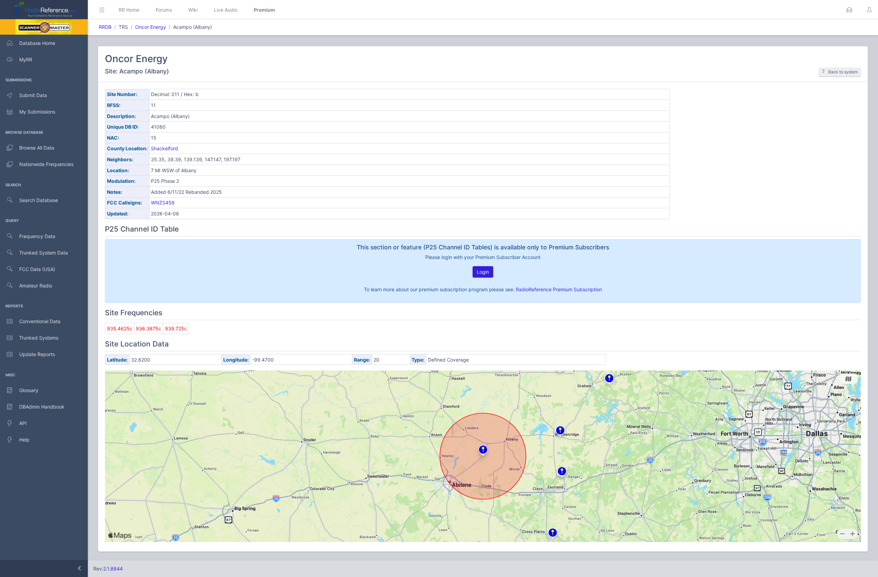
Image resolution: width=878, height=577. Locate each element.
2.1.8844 (113, 569)
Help (24, 440)
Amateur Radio (35, 285)
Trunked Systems (38, 338)
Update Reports (37, 354)
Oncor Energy (150, 27)
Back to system (843, 71)
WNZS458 (163, 202)
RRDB (105, 27)
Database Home (37, 43)
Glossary (28, 390)
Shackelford (164, 148)
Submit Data (33, 95)
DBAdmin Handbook (41, 407)
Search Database (38, 200)
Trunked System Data (43, 253)
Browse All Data (36, 148)
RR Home (129, 10)
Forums (164, 10)
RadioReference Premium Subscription (559, 289)
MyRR (25, 59)
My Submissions (37, 112)
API (23, 423)
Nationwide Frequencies (46, 164)
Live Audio (225, 10)
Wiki (193, 10)
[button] (849, 9)
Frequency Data (37, 236)
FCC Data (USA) (37, 269)
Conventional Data (39, 321)
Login (483, 272)
